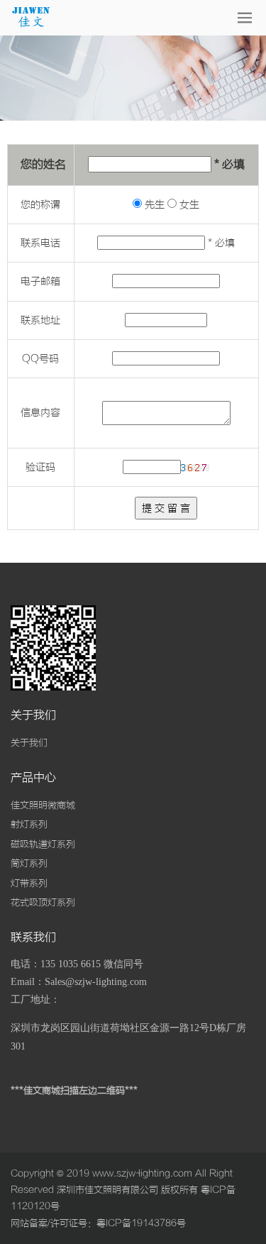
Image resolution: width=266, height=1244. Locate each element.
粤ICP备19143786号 (141, 1223)
